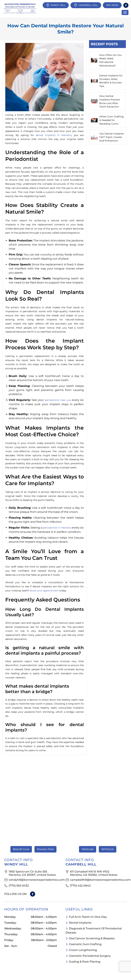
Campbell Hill (88, 5)
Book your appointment (44, 590)
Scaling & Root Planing (84, 961)
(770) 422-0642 (80, 885)
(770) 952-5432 (19, 885)
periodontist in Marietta (57, 527)
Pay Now (112, 5)
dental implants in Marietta (53, 135)
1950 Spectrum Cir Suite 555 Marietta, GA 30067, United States (32, 873)
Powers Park (45, 849)
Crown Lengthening (83, 950)
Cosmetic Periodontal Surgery (90, 955)
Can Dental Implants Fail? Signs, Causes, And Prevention (111, 137)
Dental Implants (80, 922)
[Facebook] (125, 5)
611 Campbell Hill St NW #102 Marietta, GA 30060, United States (93, 873)
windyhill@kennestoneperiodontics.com (35, 879)
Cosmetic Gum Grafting (85, 944)
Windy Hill (57, 5)
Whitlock (107, 849)
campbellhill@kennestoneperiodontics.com (96, 879)
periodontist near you (58, 400)
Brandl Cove (21, 849)
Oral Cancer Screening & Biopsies (92, 938)
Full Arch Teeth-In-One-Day (88, 916)
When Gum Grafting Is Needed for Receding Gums (111, 120)
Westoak (88, 849)
